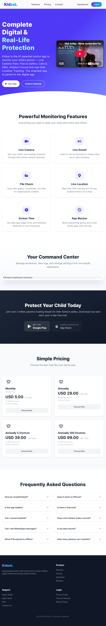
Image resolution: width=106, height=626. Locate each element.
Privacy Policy (62, 595)
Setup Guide (7, 595)
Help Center (7, 598)
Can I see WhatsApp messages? (21, 528)
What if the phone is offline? (19, 539)
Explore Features (33, 83)
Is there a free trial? (66, 507)
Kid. (10, 4)
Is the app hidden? (14, 507)
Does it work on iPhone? (69, 497)
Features (35, 4)
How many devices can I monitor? (73, 539)
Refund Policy (62, 602)
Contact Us (7, 605)
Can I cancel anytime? (15, 518)
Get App (12, 83)
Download (60, 577)
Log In (96, 4)
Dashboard (82, 4)
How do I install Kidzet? (16, 497)
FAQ (4, 602)
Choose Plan (26, 410)
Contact (59, 4)
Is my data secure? (66, 528)
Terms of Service (63, 598)
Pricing (47, 4)
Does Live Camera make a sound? (74, 518)
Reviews (59, 581)
